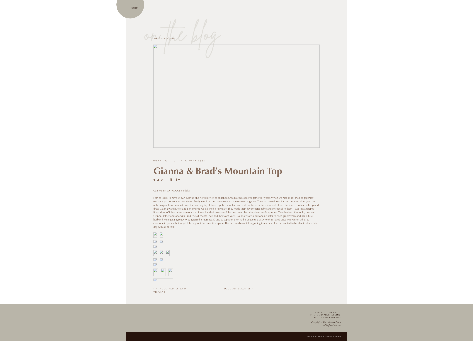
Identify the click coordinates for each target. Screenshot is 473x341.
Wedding (160, 161)
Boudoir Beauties (237, 289)
